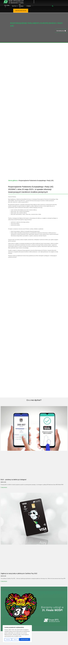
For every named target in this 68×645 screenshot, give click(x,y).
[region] (17, 633)
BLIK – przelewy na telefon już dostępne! (13, 479)
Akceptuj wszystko (24, 639)
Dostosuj (8, 639)
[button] (53, 6)
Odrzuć (15, 639)
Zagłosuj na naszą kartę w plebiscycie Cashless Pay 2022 (19, 573)
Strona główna (12, 180)
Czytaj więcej (4, 487)
